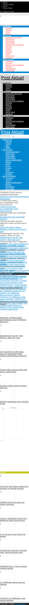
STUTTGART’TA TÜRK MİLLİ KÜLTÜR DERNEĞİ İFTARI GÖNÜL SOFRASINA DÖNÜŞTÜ (13, 354)
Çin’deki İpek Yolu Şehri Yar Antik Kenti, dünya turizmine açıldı (13, 551)
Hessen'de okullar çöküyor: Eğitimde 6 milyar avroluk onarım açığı (13, 229)
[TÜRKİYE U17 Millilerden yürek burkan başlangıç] (7, 595)
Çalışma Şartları (8, 4)
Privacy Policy (7, 8)
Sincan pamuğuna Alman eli (11, 272)
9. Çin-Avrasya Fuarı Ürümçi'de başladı (11, 269)
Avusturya (10, 56)
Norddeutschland (14, 37)
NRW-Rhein (10, 43)
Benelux (9, 58)
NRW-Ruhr (10, 39)
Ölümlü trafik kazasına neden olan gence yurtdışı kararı (13, 371)
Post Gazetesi (20, 604)
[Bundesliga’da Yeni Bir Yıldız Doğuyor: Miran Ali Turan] (7, 332)
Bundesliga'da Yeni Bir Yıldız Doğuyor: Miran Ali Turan (11, 239)
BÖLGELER (7, 36)
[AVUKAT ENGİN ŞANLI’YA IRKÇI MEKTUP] (7, 382)
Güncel (9, 30)
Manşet (9, 28)
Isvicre (9, 50)
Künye (5, 6)
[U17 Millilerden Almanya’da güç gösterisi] (7, 579)
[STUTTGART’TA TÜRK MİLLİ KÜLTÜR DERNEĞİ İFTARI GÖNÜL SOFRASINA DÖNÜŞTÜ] (7, 348)
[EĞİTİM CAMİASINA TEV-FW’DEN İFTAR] (7, 398)
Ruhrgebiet (11, 69)
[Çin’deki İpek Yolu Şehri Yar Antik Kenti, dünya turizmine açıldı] (7, 547)
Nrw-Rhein (10, 70)
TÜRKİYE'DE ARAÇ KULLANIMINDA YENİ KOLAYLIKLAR (9, 209)
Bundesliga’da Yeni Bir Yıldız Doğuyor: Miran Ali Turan (11, 337)
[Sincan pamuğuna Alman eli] (7, 284)
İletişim (5, 2)
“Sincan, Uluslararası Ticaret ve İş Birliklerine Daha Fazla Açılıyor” (13, 259)
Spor (8, 32)
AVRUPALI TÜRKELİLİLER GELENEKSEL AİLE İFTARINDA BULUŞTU (13, 320)
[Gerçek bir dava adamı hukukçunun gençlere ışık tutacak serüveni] (7, 483)
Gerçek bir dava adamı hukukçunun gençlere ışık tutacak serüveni (14, 245)
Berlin (8, 48)
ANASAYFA (7, 26)
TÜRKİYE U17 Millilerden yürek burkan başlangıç (13, 300)
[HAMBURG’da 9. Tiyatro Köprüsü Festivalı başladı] (7, 563)
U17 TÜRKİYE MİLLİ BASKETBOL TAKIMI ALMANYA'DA (14, 304)
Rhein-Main (10, 41)
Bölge (8, 34)
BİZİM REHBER (8, 59)
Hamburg (10, 61)
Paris (8, 54)
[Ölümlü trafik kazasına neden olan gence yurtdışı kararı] (7, 366)
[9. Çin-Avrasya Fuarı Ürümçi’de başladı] (7, 531)
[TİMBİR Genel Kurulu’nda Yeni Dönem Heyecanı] (7, 499)
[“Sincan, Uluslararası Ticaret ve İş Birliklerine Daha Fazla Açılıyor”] (7, 515)
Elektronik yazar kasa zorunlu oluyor (14, 270)
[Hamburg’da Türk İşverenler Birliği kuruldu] (7, 298)
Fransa (9, 52)
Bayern (9, 47)
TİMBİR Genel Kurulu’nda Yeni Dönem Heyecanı (12, 253)
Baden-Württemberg (15, 45)
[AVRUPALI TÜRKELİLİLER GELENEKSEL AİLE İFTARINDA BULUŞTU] (7, 314)
